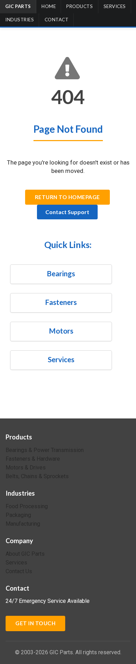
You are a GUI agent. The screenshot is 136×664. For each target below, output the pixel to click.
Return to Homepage (67, 197)
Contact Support (67, 212)
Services (115, 6)
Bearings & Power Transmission (45, 450)
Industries (19, 19)
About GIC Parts (25, 554)
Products (79, 6)
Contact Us (19, 571)
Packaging (18, 515)
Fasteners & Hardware (33, 458)
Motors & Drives (26, 467)
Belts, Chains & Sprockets (37, 476)
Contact (57, 19)
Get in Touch (35, 623)
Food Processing (27, 506)
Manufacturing (23, 523)
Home (48, 6)
